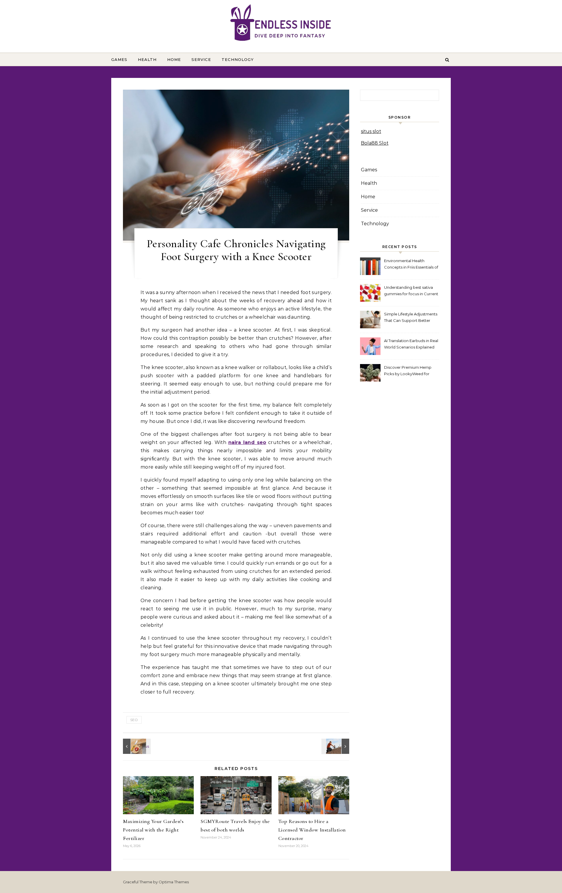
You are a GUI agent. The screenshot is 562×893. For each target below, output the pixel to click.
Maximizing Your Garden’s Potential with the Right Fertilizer (153, 829)
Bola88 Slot (374, 143)
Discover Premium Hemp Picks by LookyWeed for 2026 (407, 371)
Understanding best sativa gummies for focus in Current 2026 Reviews (411, 291)
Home (174, 59)
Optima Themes (174, 882)
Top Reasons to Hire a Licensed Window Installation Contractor (312, 829)
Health (147, 59)
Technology (238, 59)
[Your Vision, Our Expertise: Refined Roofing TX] (336, 746)
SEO (134, 720)
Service (201, 59)
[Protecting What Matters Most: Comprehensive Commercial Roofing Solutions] (136, 746)
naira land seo (247, 442)
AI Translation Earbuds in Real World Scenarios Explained (411, 343)
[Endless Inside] (281, 24)
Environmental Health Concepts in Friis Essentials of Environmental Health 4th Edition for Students (411, 264)
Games (119, 59)
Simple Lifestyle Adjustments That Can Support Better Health (410, 318)
